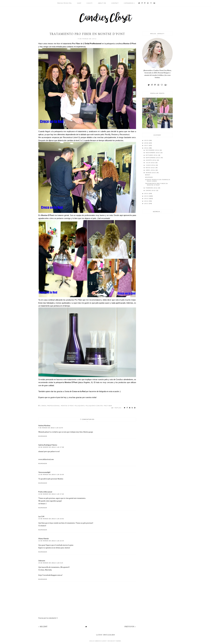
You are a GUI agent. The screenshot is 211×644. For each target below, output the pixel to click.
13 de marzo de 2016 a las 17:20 (51, 494)
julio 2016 (150, 162)
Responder (42, 436)
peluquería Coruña (94, 405)
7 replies (117, 407)
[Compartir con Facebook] (127, 407)
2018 (146, 143)
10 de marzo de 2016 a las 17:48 (51, 447)
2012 (146, 201)
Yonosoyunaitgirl (44, 472)
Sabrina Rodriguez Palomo (47, 445)
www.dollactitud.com (46, 459)
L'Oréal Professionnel (50, 405)
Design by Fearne (114, 641)
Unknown (41, 561)
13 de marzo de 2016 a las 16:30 (51, 474)
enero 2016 (151, 190)
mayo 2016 (150, 167)
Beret (147, 175)
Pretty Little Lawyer (45, 492)
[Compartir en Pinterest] (129, 407)
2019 (146, 140)
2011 (146, 203)
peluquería (80, 405)
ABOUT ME (102, 3)
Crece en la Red (78, 391)
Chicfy (90, 3)
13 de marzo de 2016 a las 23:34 (51, 540)
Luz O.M (41, 516)
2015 (146, 193)
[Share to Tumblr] (132, 407)
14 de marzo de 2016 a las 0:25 (50, 563)
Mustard (149, 177)
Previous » (130, 627)
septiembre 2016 (153, 157)
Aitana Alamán (43, 539)
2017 (146, 145)
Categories (128, 3)
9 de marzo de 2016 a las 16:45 (50, 427)
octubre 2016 (152, 155)
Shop (79, 3)
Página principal (64, 3)
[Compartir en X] (124, 407)
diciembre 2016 (153, 150)
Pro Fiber (76, 43)
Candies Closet (101, 641)
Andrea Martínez (44, 425)
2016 (146, 148)
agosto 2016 (151, 160)
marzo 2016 (151, 172)
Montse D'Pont (129, 43)
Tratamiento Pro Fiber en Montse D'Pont (156, 184)
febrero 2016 (152, 188)
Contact (115, 3)
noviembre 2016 (153, 152)
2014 (146, 196)
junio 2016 (151, 165)
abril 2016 (150, 170)
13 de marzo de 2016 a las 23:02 (51, 518)
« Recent (42, 627)
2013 (146, 198)
